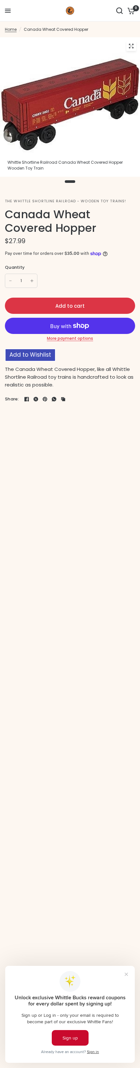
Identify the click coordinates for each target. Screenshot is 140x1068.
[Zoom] (131, 46)
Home (11, 29)
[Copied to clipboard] (63, 399)
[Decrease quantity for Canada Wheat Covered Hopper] (10, 281)
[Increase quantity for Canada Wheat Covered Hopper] (32, 281)
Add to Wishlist (30, 355)
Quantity (15, 267)
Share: (12, 399)
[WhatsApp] (54, 399)
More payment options (70, 338)
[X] (36, 399)
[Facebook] (27, 399)
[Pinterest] (45, 399)
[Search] (119, 10)
